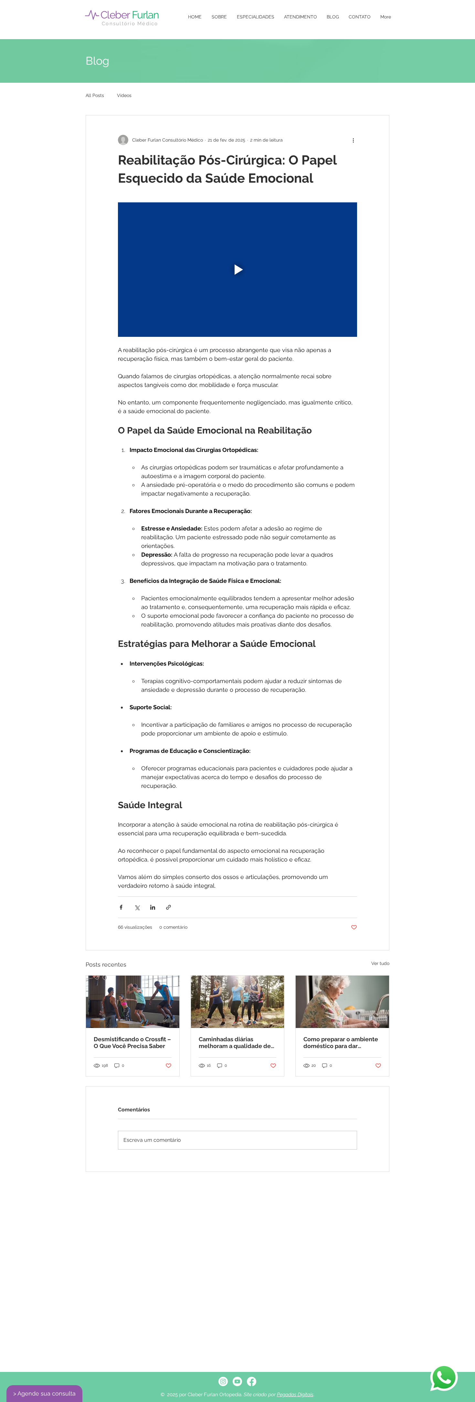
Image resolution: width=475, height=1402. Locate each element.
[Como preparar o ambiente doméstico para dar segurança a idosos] (342, 1002)
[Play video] (237, 269)
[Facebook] (251, 1381)
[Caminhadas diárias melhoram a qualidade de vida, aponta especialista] (237, 1002)
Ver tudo (380, 963)
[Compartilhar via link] (168, 907)
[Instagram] (223, 1381)
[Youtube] (237, 1381)
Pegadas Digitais (295, 1394)
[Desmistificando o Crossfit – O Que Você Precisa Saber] (132, 1002)
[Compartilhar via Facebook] (121, 907)
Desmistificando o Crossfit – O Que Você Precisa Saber (132, 1042)
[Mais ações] (353, 140)
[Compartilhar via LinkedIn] (153, 907)
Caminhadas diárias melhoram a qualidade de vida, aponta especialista (235, 1042)
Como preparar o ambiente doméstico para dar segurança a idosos (340, 1042)
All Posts (95, 95)
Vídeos (124, 95)
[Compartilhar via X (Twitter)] (137, 907)
